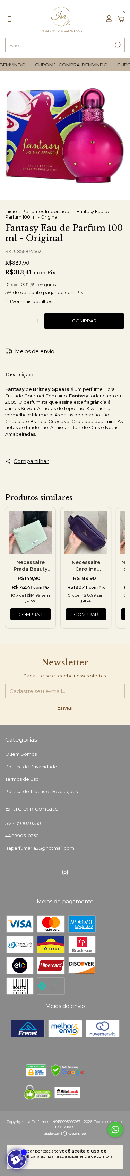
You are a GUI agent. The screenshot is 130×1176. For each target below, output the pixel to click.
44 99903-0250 (22, 835)
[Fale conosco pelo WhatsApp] (115, 1129)
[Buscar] (117, 44)
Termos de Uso (22, 779)
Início (11, 211)
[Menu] (10, 20)
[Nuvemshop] (65, 1134)
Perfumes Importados (47, 211)
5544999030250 (23, 823)
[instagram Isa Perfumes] (65, 872)
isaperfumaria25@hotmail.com (39, 848)
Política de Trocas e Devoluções (41, 791)
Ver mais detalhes (31, 301)
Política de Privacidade (31, 766)
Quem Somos (21, 754)
